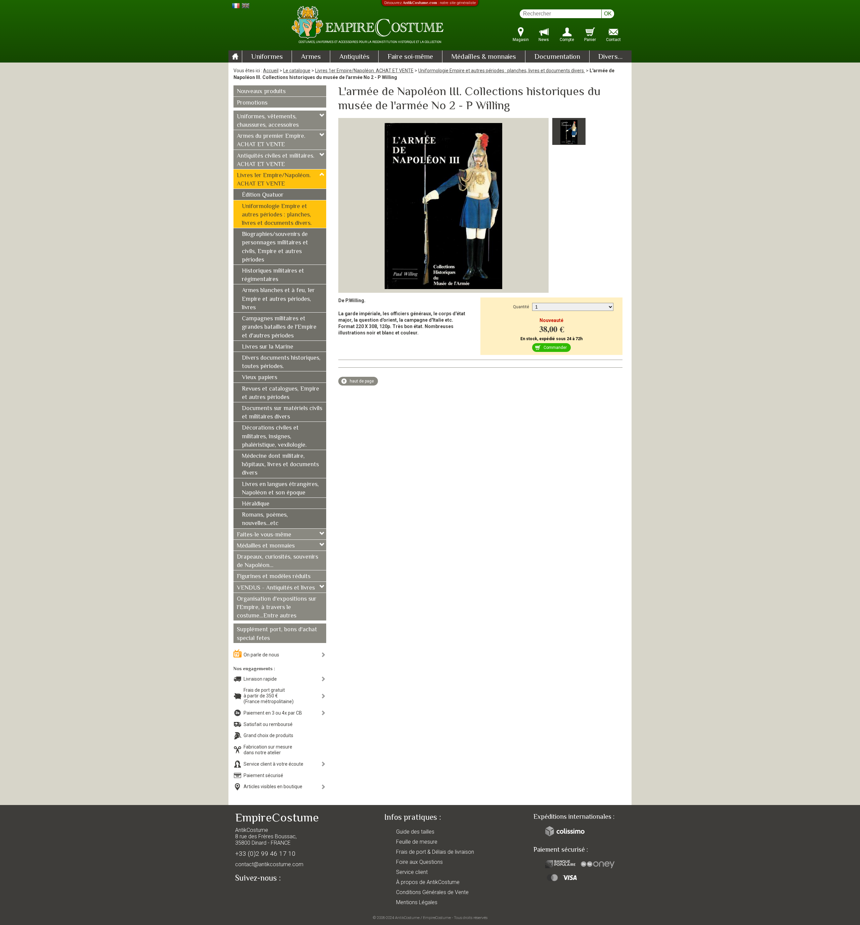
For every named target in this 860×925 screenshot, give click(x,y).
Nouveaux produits (261, 91)
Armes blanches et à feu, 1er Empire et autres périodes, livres (278, 299)
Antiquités (354, 57)
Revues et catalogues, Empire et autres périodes (280, 393)
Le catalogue (296, 70)
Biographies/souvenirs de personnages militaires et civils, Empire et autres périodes (275, 247)
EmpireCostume (437, 917)
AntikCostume (407, 917)
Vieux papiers (259, 378)
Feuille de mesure (416, 842)
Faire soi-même (410, 57)
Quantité (521, 307)
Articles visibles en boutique (273, 786)
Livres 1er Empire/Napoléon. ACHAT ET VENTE (364, 70)
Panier (590, 39)
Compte (567, 39)
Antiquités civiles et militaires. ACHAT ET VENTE (275, 160)
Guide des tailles (415, 832)
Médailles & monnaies (483, 57)
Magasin (521, 39)
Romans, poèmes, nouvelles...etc (265, 519)
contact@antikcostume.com (269, 864)
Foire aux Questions (419, 862)
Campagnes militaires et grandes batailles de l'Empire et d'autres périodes (279, 327)
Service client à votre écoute (273, 764)
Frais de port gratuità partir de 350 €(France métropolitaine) (269, 695)
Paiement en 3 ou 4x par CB (273, 713)
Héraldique (255, 504)
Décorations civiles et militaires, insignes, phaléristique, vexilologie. (274, 437)
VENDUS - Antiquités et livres (276, 588)
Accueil (270, 70)
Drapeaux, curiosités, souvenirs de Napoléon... (277, 561)
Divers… (610, 57)
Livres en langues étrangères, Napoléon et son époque (280, 489)
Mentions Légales (416, 902)
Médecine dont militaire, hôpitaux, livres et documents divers (280, 465)
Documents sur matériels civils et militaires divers (282, 413)
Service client (412, 872)
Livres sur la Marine (267, 347)
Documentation (557, 57)
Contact (613, 39)
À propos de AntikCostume (428, 882)
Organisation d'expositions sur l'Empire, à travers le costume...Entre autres (276, 608)
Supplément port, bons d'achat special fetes (277, 634)
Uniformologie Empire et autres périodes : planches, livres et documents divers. (501, 70)
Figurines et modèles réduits (273, 576)
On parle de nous (261, 654)
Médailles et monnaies (266, 546)
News (544, 39)
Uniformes (267, 57)
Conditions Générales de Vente (432, 892)
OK (608, 13)
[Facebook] (252, 894)
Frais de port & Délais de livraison (435, 852)
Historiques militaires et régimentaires (273, 275)
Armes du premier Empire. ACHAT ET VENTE (271, 141)
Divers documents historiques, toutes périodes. (281, 362)
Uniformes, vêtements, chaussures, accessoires (268, 121)
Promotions (252, 103)
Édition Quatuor (263, 195)
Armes (311, 57)
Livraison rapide (260, 679)
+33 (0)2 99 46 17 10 (265, 853)
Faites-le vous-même (264, 535)
